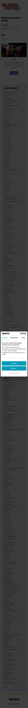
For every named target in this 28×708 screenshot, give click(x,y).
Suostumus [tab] (5, 337)
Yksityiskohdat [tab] (14, 337)
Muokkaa (13, 368)
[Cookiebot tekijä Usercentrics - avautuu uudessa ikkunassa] (20, 334)
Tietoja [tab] (23, 337)
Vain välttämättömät (14, 373)
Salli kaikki (14, 363)
